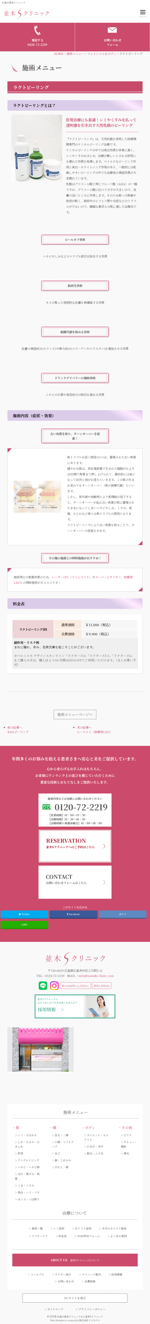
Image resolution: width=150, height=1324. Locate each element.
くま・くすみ (26, 1185)
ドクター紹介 (63, 1274)
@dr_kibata (102, 986)
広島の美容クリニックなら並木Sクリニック (80, 1316)
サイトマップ (55, 1309)
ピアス (128, 1135)
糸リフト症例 (83, 1228)
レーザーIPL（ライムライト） (72, 577)
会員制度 (90, 1281)
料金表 (62, 1236)
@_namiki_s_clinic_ (75, 986)
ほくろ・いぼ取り (29, 1199)
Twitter (25, 914)
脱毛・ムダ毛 (95, 1153)
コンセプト (37, 1274)
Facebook (74, 914)
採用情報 (116, 1274)
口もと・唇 (61, 1167)
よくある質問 (118, 1236)
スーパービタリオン (108, 577)
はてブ (123, 914)
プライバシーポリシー (92, 1309)
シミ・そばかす (27, 1135)
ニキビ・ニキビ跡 (29, 1167)
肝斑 (20, 1153)
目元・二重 (61, 1135)
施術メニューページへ (75, 714)
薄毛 (126, 1153)
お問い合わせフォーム (112, 42)
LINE (24, 924)
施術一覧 (37, 1228)
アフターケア (40, 1236)
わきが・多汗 (95, 1146)
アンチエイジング (28, 1160)
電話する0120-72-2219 (37, 42)
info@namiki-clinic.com (96, 975)
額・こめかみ (63, 1160)
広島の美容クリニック (13, 2)
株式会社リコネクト (89, 1320)
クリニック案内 (91, 1274)
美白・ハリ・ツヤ (29, 1192)
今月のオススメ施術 (114, 1228)
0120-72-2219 (54, 975)
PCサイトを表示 (75, 1298)
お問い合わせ (66, 1281)
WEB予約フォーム (88, 1236)
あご (57, 1153)
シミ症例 (58, 1228)
